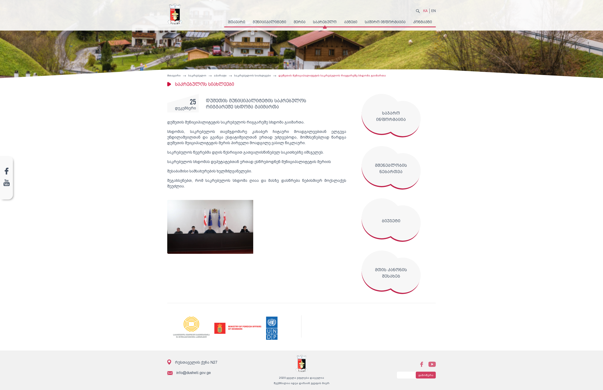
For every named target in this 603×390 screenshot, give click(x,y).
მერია (300, 22)
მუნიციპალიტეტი (269, 22)
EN (433, 11)
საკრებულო (325, 22)
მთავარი (236, 22)
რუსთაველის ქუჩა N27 (196, 362)
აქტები (350, 22)
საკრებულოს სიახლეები (252, 75)
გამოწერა (425, 375)
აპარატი (220, 75)
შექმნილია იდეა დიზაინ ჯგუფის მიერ (302, 383)
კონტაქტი (422, 22)
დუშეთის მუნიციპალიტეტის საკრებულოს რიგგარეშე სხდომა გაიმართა (332, 75)
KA (425, 11)
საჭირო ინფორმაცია (385, 22)
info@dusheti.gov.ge (193, 373)
